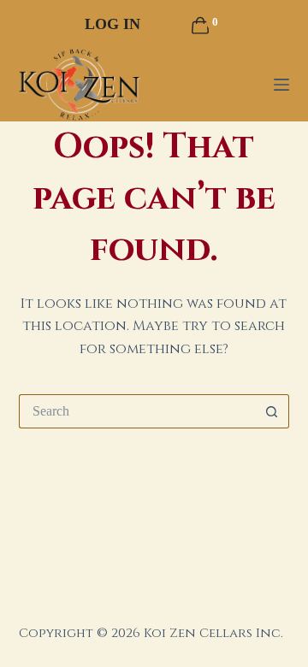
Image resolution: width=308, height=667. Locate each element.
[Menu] (281, 84)
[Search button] (272, 411)
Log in (112, 23)
